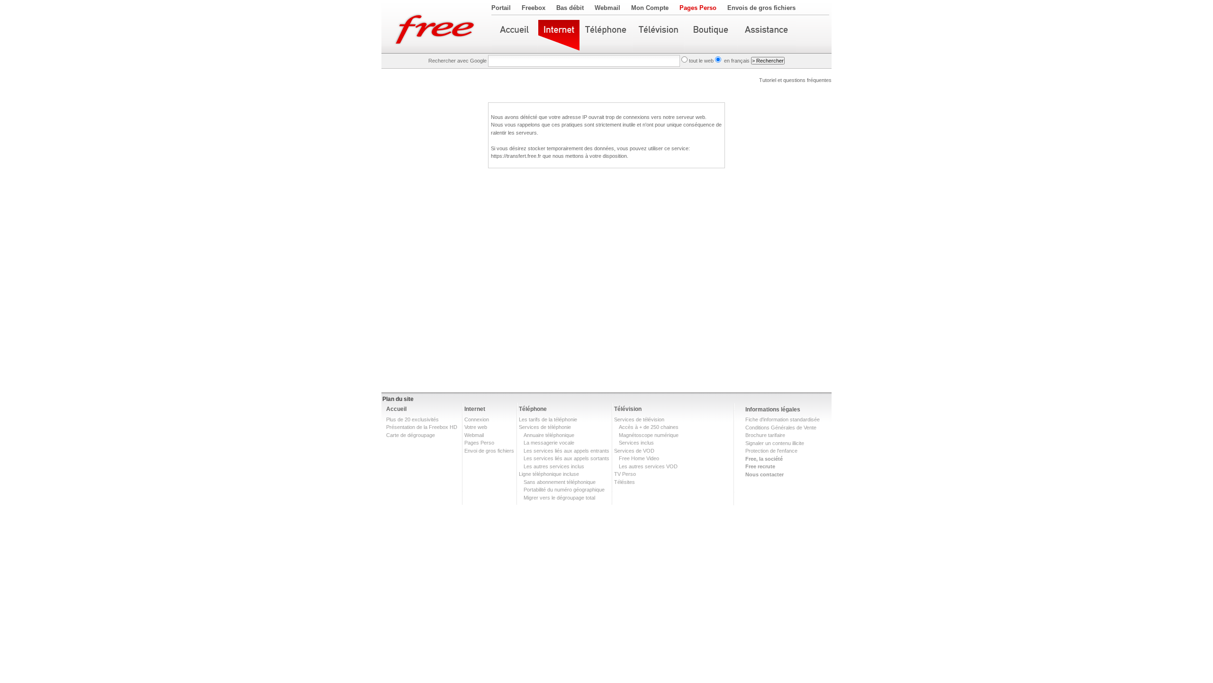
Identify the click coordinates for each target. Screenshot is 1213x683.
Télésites (624, 482)
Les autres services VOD (648, 466)
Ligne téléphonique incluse (549, 474)
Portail (501, 7)
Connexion (476, 419)
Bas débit (570, 7)
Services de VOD (634, 451)
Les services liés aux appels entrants (566, 451)
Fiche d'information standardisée (782, 419)
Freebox (533, 7)
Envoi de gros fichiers (489, 451)
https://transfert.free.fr (516, 156)
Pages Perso (697, 7)
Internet (474, 409)
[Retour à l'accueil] (436, 26)
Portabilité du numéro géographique (564, 489)
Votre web (475, 427)
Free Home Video (639, 458)
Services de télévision (639, 419)
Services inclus (636, 443)
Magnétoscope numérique (649, 435)
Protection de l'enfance (771, 451)
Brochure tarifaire (765, 435)
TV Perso (625, 474)
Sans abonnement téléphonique (560, 482)
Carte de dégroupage (410, 435)
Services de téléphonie (545, 427)
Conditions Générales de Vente (780, 427)
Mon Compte (650, 7)
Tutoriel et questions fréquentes (795, 80)
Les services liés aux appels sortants (566, 458)
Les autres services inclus (554, 466)
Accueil (396, 409)
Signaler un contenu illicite (774, 443)
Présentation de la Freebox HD (421, 427)
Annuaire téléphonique (549, 435)
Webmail (607, 7)
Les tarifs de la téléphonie (548, 419)
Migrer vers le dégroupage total (559, 498)
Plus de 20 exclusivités (412, 419)
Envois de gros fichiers (761, 7)
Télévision (628, 409)
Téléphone (533, 409)
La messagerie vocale (549, 443)
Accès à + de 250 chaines (649, 427)
